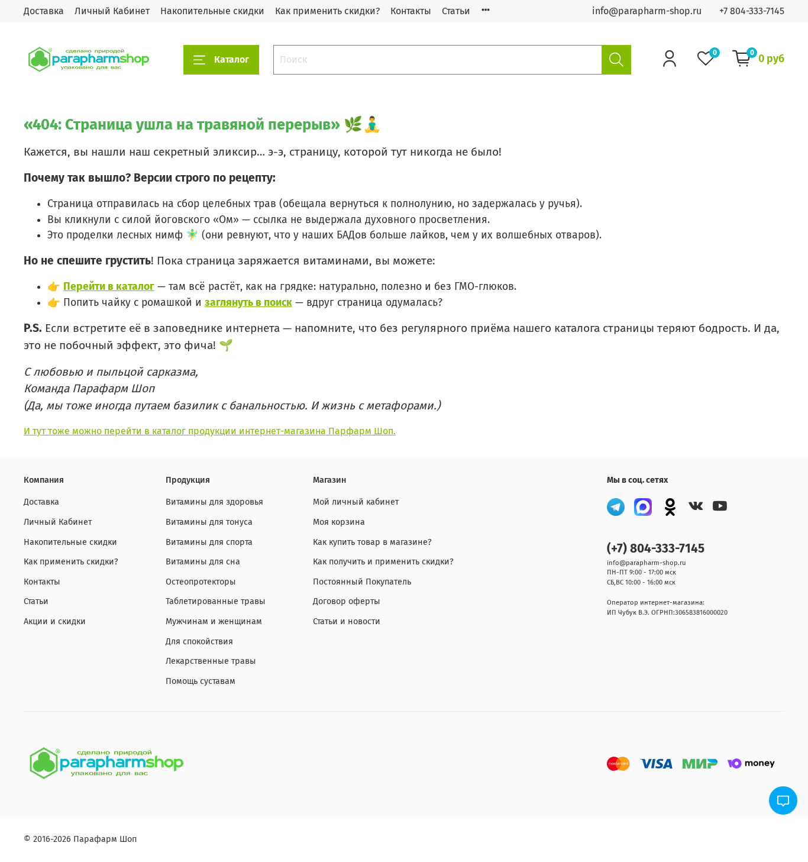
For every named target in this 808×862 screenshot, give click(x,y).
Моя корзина (339, 522)
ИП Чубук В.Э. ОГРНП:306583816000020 (667, 612)
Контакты (410, 11)
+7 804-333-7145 (751, 11)
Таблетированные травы (216, 601)
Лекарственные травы (211, 661)
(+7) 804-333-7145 (655, 548)
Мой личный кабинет (356, 502)
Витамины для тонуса (209, 522)
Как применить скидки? (327, 11)
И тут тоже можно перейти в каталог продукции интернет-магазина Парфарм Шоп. (210, 431)
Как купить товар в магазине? (372, 542)
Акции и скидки (55, 621)
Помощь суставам (200, 681)
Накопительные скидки (212, 11)
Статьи (456, 11)
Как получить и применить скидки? (383, 562)
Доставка (44, 11)
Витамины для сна (203, 562)
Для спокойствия (199, 642)
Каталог (231, 59)
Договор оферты (346, 601)
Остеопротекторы (201, 582)
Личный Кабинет (112, 11)
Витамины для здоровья (214, 502)
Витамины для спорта (209, 542)
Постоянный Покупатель (362, 582)
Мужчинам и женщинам (214, 621)
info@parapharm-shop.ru (647, 11)
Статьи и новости (346, 621)
